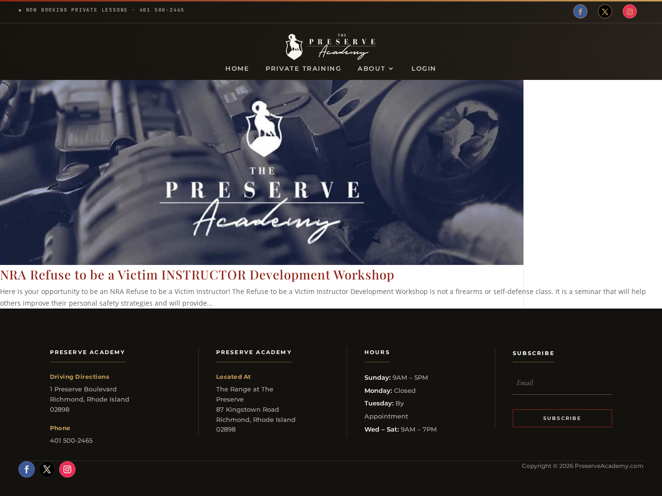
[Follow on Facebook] (580, 11)
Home (237, 68)
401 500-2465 (162, 10)
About (371, 68)
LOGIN (424, 68)
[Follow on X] (605, 11)
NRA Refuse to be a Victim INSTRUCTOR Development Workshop (197, 274)
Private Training (303, 68)
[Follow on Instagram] (630, 11)
